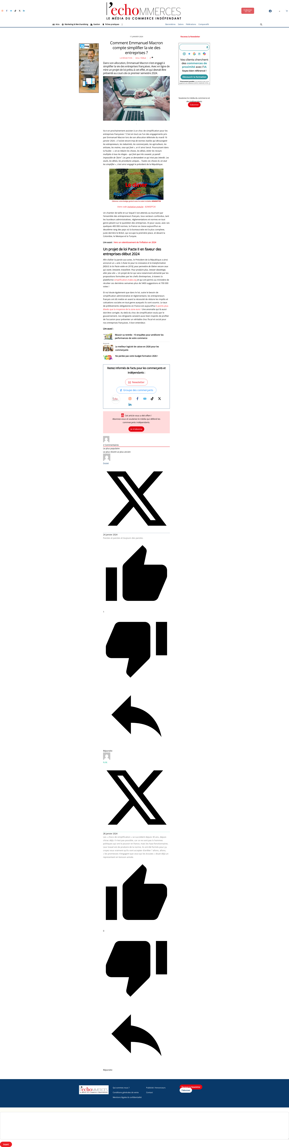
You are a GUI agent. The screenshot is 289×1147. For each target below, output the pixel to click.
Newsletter (138, 382)
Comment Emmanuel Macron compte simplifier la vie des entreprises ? (136, 47)
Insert (6, 1144)
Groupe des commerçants (138, 390)
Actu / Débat (140, 58)
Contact (149, 1092)
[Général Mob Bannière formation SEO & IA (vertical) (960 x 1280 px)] (194, 84)
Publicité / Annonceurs (155, 1087)
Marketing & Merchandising (76, 24)
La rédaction (126, 58)
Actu (57, 24)
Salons (181, 24)
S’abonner (194, 104)
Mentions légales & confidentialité (127, 1097)
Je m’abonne (136, 429)
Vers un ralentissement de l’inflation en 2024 (135, 242)
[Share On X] (136, 531)
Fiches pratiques (112, 24)
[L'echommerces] (94, 1093)
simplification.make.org (125, 279)
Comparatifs (203, 24)
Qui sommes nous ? (121, 1087)
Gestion (96, 24)
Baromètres (170, 24)
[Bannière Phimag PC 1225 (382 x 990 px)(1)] (89, 92)
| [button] (122, 24)
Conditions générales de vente (126, 1092)
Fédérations (191, 24)
